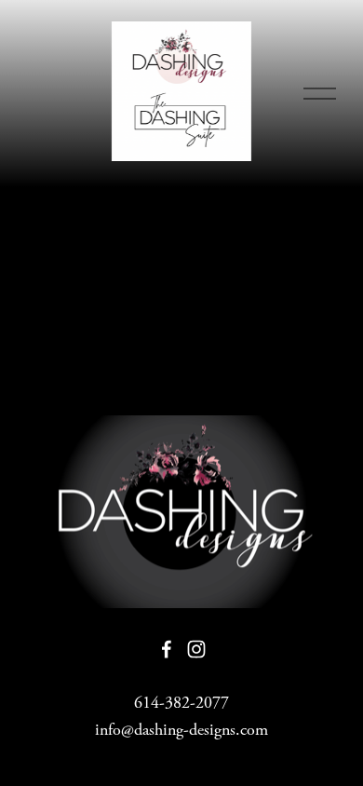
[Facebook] (166, 649)
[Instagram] (196, 649)
